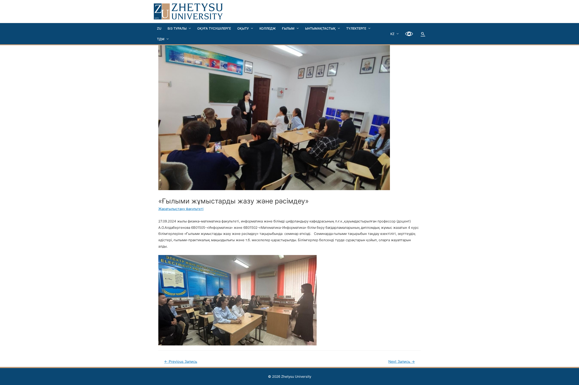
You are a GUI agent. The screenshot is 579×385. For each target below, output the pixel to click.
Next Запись (401, 361)
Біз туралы (177, 28)
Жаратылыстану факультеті (181, 209)
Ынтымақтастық (320, 28)
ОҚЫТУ (243, 28)
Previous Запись (180, 361)
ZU (159, 28)
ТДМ (160, 39)
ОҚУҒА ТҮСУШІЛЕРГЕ (214, 28)
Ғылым (288, 28)
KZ (392, 34)
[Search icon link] (423, 33)
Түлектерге (356, 28)
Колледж (267, 28)
